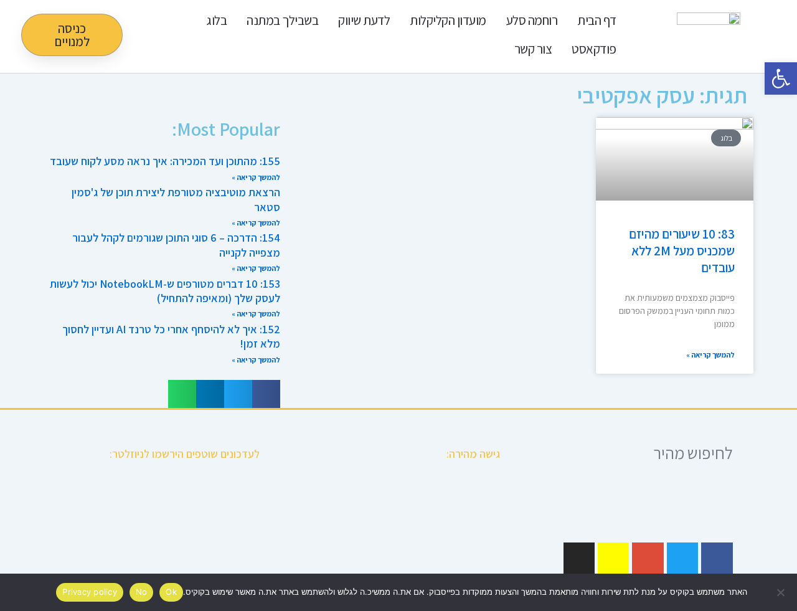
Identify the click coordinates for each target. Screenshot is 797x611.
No (142, 592)
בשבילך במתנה (282, 20)
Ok (171, 592)
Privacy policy (89, 592)
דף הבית (596, 20)
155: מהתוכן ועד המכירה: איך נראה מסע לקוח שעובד (165, 161)
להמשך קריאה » (710, 354)
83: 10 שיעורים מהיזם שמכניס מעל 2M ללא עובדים (682, 251)
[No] (781, 592)
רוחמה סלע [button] (532, 20)
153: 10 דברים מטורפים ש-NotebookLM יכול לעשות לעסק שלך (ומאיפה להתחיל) (165, 291)
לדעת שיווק (364, 20)
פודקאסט (594, 48)
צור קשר (533, 48)
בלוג (217, 20)
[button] (266, 394)
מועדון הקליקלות (448, 20)
